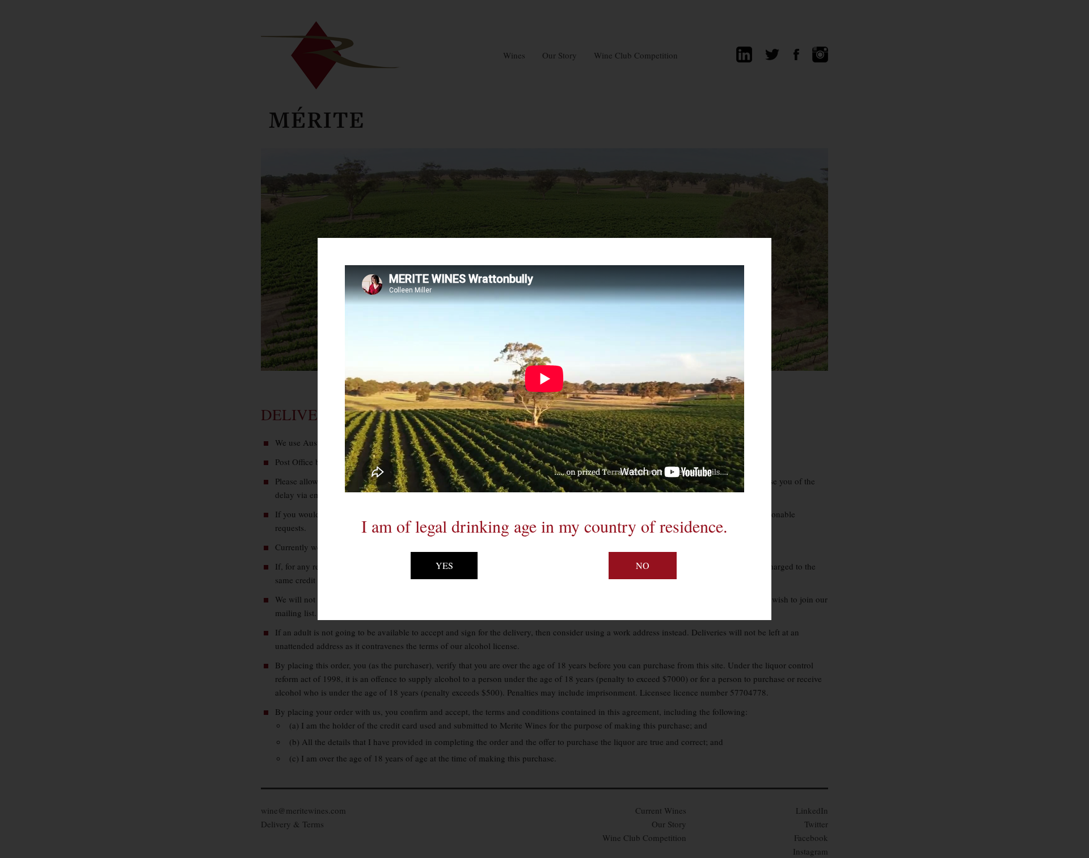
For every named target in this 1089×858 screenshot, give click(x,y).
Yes (444, 565)
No (642, 565)
